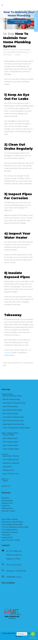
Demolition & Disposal (11, 463)
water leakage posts (15, 21)
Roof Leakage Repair (10, 442)
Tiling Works (7, 466)
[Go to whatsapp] (33, 633)
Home (6, 21)
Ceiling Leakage (8, 435)
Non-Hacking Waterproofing (13, 420)
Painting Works (8, 470)
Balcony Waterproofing (11, 399)
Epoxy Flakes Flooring (11, 456)
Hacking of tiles (7, 503)
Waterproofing (7, 394)
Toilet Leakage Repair (11, 449)
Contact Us (6, 486)
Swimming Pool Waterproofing (14, 403)
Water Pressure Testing (11, 540)
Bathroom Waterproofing (12, 396)
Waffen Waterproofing (19, 52)
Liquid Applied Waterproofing (13, 424)
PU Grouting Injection (11, 459)
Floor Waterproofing (10, 413)
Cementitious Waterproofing (13, 417)
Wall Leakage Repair (10, 438)
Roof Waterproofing (10, 406)
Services (5, 454)
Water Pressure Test (11, 473)
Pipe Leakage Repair (10, 445)
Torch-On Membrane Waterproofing (16, 428)
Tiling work (6, 506)
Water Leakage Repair (10, 433)
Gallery (5, 481)
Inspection (5, 498)
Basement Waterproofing (12, 410)
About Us (5, 479)
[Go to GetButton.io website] (33, 638)
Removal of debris (8, 511)
